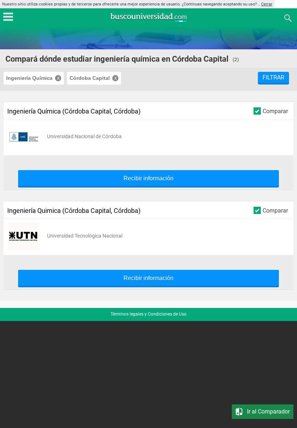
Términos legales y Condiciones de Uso (148, 314)
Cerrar (266, 4)
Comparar (275, 111)
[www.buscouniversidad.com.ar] (148, 20)
